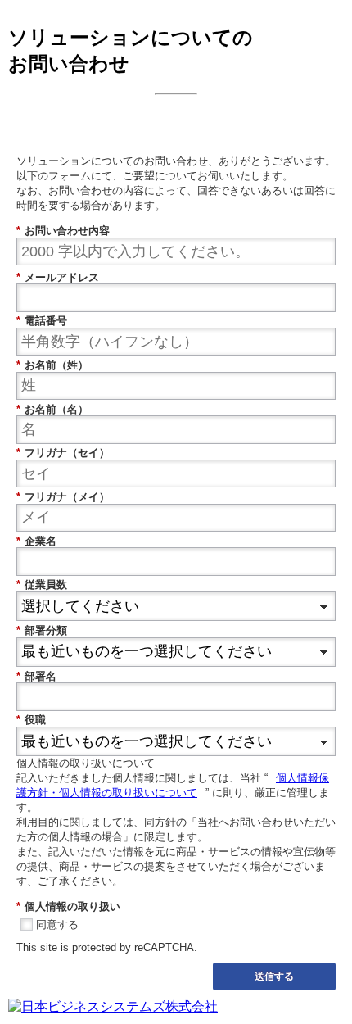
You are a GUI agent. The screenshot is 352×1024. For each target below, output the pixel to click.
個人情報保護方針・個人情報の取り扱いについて (172, 785)
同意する (57, 924)
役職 (31, 720)
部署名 (36, 676)
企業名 (36, 541)
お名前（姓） (52, 365)
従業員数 (41, 584)
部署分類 (41, 630)
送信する (274, 975)
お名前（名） (52, 409)
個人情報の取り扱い (68, 906)
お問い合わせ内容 (63, 230)
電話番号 (41, 321)
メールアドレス (57, 277)
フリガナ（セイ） (63, 452)
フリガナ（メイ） (63, 497)
